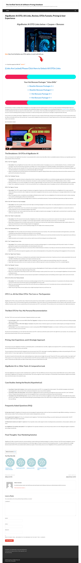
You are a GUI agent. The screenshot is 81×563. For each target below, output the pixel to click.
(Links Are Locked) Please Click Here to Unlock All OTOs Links (33, 68)
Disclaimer (13, 561)
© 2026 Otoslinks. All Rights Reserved (12, 559)
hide (15, 451)
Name (6, 518)
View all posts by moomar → (20, 487)
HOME (7, 10)
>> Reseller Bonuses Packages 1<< (40, 86)
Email (7, 524)
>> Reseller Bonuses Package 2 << (40, 90)
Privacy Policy (8, 561)
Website (7, 529)
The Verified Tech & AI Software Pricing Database (24, 5)
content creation (65, 109)
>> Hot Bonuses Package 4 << (40, 98)
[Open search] (75, 10)
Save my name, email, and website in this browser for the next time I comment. (25, 537)
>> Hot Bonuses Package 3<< (40, 94)
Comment (8, 501)
